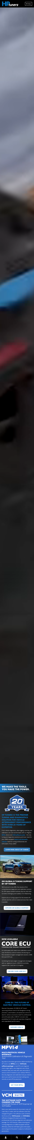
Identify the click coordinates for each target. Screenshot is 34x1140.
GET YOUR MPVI (17, 1085)
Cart (26, 1136)
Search (17, 1137)
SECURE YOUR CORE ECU (17, 971)
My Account (5, 1137)
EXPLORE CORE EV (17, 1027)
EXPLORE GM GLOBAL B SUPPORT (17, 908)
